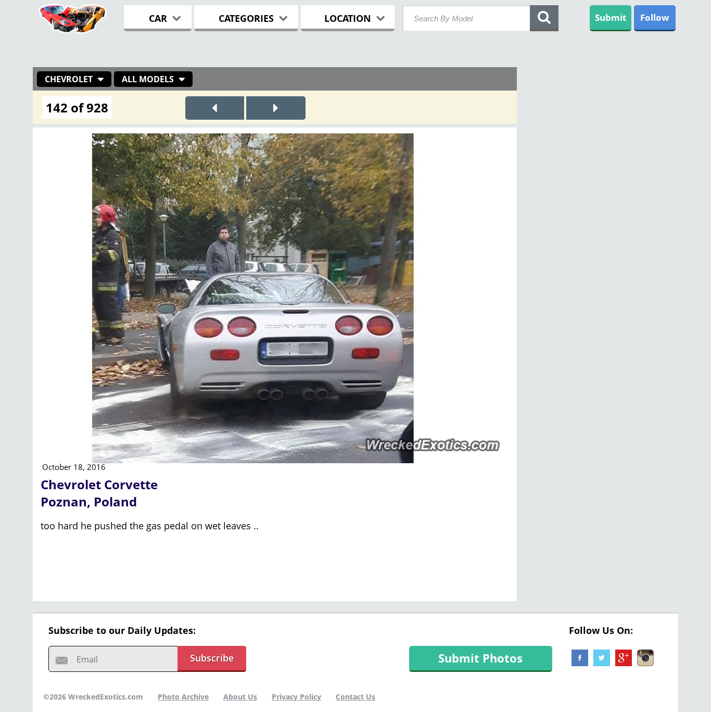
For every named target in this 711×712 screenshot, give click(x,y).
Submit (610, 17)
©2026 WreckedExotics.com (93, 697)
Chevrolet (69, 79)
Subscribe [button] (212, 658)
